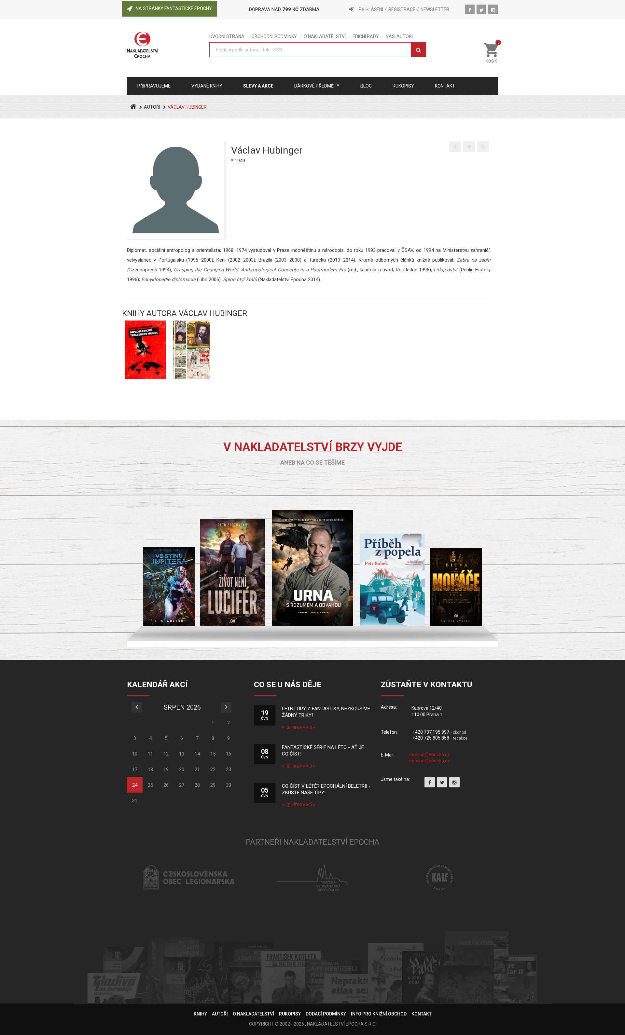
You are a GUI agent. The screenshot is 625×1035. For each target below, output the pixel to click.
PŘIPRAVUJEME (154, 86)
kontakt (445, 86)
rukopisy (403, 86)
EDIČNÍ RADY (366, 36)
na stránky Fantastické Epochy (174, 8)
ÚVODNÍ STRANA (226, 36)
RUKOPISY (290, 1014)
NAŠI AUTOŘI (399, 36)
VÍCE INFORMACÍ (297, 727)
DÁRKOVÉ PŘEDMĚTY (317, 86)
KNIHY (200, 1014)
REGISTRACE (401, 9)
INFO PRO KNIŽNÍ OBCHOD (379, 1014)
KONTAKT (421, 1014)
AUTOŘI (152, 107)
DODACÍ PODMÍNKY (326, 1014)
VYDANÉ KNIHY (206, 86)
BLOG (366, 86)
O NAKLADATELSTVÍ (325, 36)
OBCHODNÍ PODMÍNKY (274, 36)
